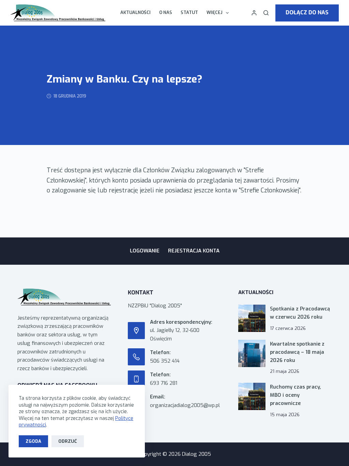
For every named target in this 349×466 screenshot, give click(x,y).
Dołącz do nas (307, 12)
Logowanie (145, 251)
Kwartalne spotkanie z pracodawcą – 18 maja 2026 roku (297, 352)
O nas (165, 12)
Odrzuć (67, 441)
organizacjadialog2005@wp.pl (185, 405)
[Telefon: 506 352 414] (136, 356)
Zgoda (33, 441)
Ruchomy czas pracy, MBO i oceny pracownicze (295, 395)
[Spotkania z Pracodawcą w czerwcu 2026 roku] (251, 318)
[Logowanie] (254, 12)
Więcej (214, 12)
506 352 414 (165, 361)
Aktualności (135, 12)
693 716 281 (163, 383)
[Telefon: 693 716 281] (136, 379)
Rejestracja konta (193, 251)
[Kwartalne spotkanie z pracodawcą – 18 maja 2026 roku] (251, 353)
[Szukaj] (266, 12)
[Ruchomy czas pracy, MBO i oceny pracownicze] (251, 396)
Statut (189, 12)
